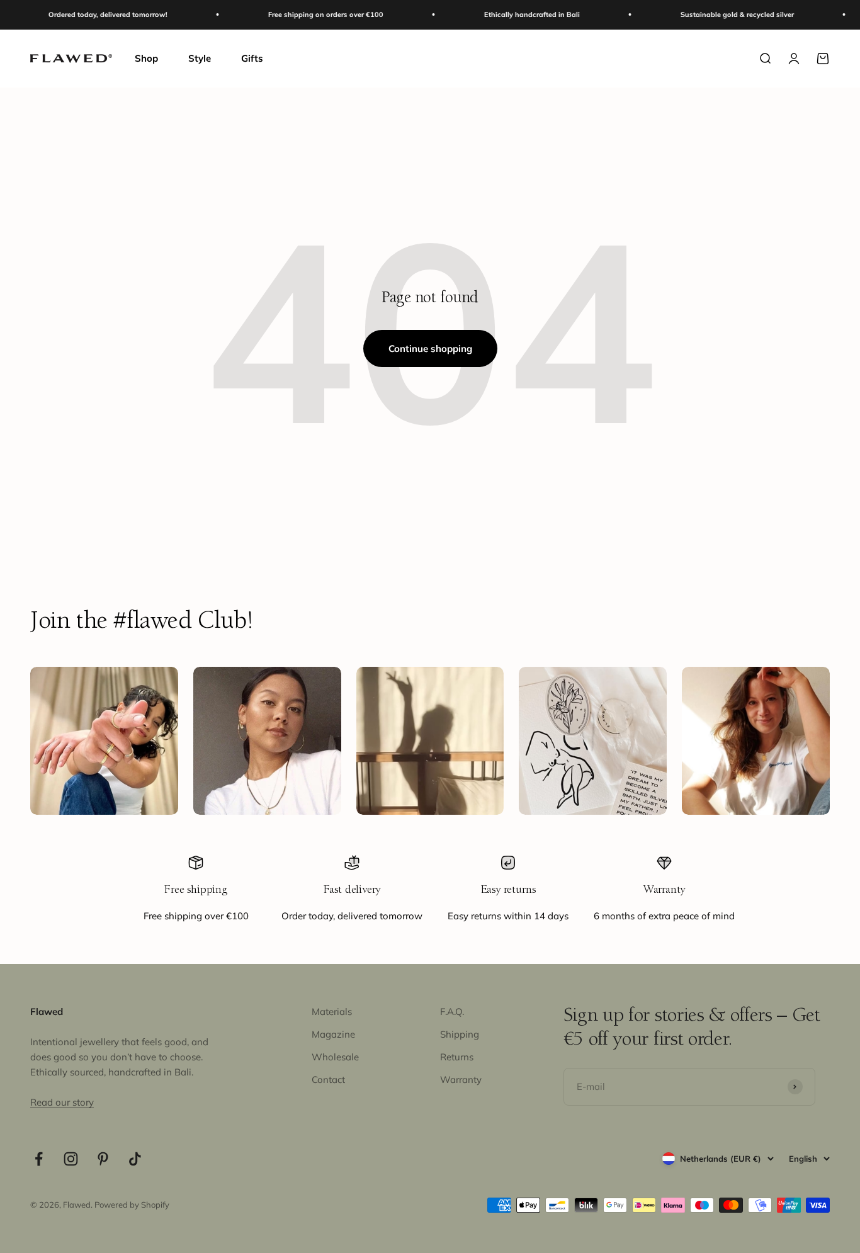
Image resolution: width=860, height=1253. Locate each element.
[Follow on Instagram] (70, 1158)
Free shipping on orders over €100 (307, 14)
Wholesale (335, 1057)
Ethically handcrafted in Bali (514, 14)
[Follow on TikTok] (135, 1158)
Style (199, 58)
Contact (328, 1080)
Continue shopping (430, 348)
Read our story (62, 1102)
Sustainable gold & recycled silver (719, 14)
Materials (332, 1012)
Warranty (461, 1080)
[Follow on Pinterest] (102, 1158)
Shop (146, 58)
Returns (456, 1057)
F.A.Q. (452, 1012)
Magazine (333, 1034)
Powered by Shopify (131, 1204)
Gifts (252, 58)
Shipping (459, 1034)
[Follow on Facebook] (38, 1158)
